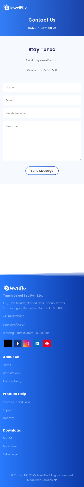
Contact (8, 418)
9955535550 (49, 70)
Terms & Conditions (16, 402)
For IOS (7, 438)
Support (8, 410)
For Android (10, 446)
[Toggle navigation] (75, 7)
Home (32, 28)
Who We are (11, 373)
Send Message (42, 171)
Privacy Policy (12, 381)
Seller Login (10, 454)
